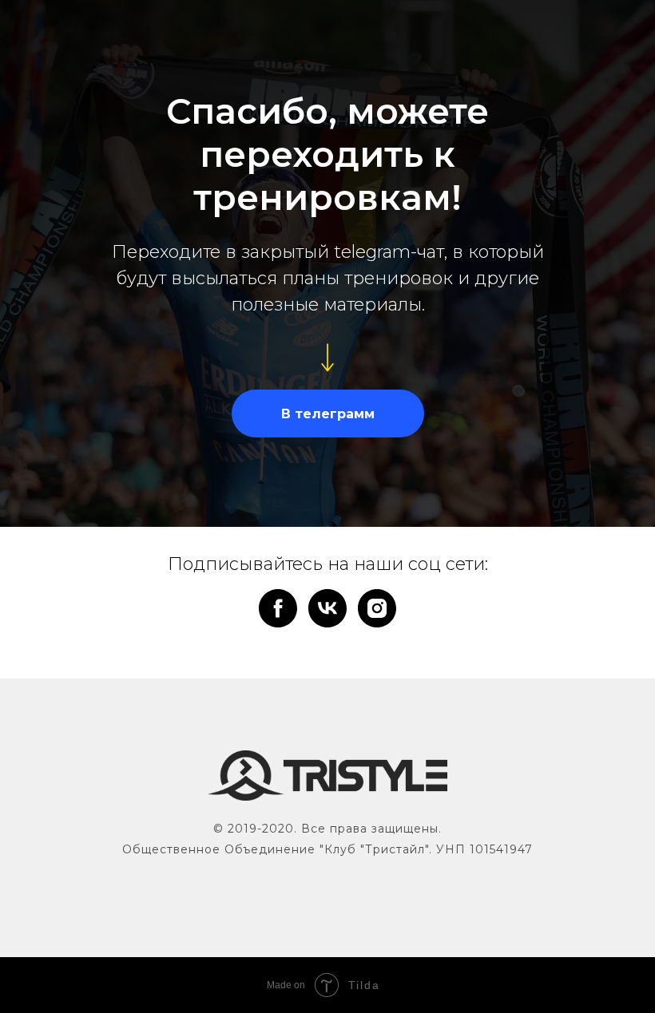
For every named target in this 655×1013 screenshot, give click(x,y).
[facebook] (278, 608)
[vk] (327, 608)
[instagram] (377, 608)
